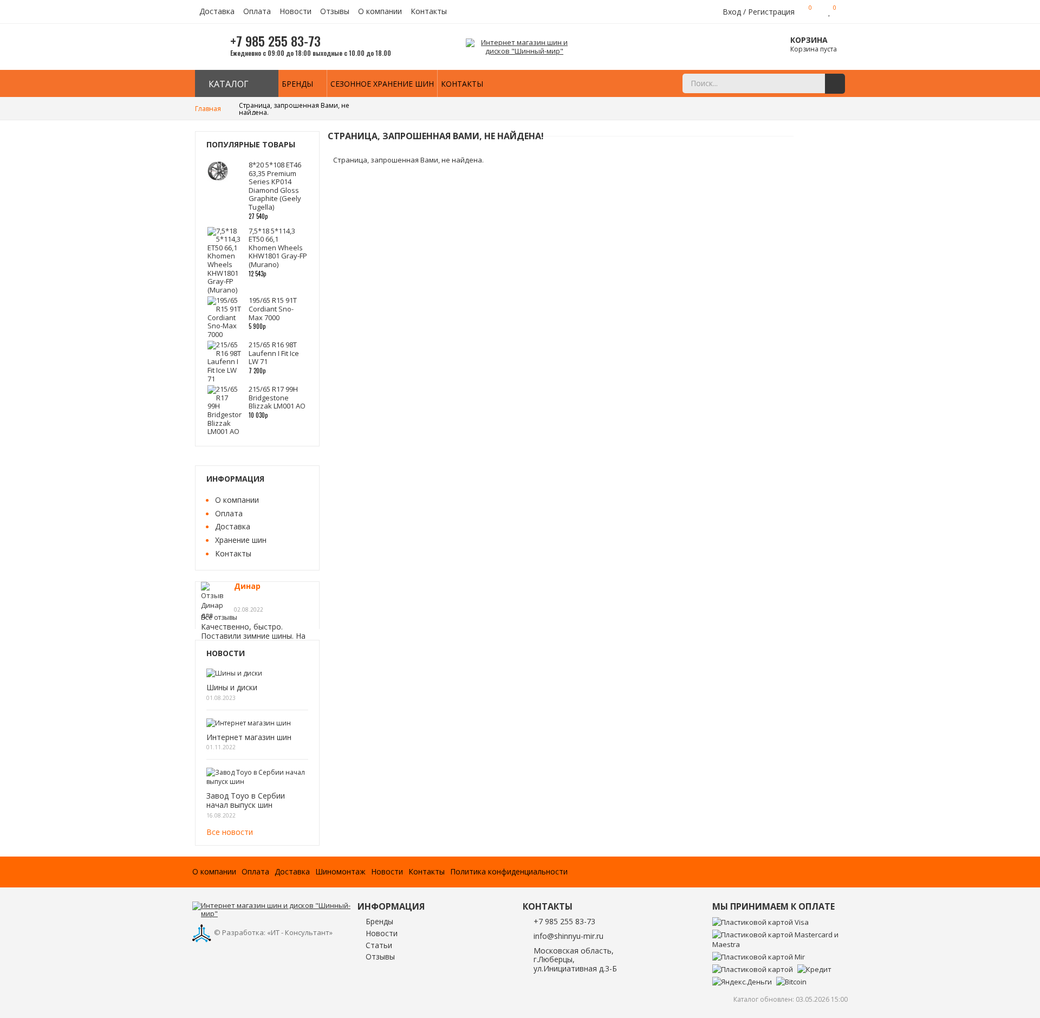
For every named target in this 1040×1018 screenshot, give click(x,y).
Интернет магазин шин (248, 737)
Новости (295, 11)
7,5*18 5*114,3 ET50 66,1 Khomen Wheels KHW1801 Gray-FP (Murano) (278, 247)
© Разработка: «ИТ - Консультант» (273, 932)
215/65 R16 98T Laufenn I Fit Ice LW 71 (274, 353)
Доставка (217, 11)
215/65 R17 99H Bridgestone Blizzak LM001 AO (277, 397)
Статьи (379, 945)
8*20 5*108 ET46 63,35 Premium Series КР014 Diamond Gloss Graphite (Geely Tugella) (275, 186)
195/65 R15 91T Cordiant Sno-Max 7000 (273, 308)
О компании (380, 11)
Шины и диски (231, 687)
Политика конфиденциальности (509, 872)
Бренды (297, 84)
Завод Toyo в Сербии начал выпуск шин (245, 801)
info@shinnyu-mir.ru (568, 936)
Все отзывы (219, 617)
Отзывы (334, 11)
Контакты (429, 11)
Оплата (257, 11)
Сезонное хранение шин (382, 84)
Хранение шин (240, 540)
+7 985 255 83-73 (564, 921)
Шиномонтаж (340, 872)
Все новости (229, 832)
